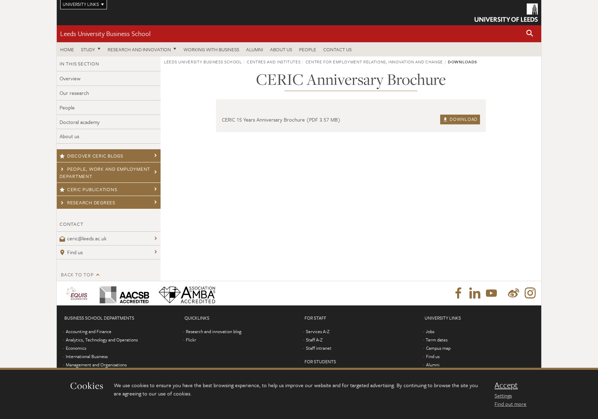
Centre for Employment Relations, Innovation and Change (374, 62)
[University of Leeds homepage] (506, 12)
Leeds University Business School (105, 33)
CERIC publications (92, 189)
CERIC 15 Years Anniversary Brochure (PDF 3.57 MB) (281, 119)
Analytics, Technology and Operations (102, 339)
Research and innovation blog (214, 331)
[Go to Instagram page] (530, 293)
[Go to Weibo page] (513, 293)
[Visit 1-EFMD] (78, 293)
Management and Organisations (96, 364)
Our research (74, 93)
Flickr (191, 339)
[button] (530, 34)
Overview (70, 78)
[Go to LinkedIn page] (474, 293)
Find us (75, 252)
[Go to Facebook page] (458, 293)
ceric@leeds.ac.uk (87, 238)
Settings (503, 395)
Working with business (211, 49)
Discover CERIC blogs (95, 155)
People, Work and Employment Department (105, 172)
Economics (76, 348)
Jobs (430, 331)
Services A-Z (317, 331)
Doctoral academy (80, 122)
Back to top (77, 274)
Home (67, 49)
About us (281, 49)
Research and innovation (139, 49)
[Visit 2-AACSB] (123, 293)
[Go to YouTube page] (491, 293)
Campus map (438, 348)
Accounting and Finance (88, 331)
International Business (87, 356)
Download (463, 119)
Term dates (436, 339)
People (307, 49)
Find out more (510, 404)
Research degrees (91, 202)
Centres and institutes (273, 62)
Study (88, 49)
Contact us (337, 49)
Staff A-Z (314, 339)
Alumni (254, 49)
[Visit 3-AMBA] (185, 293)
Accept (506, 385)
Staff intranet (319, 348)
